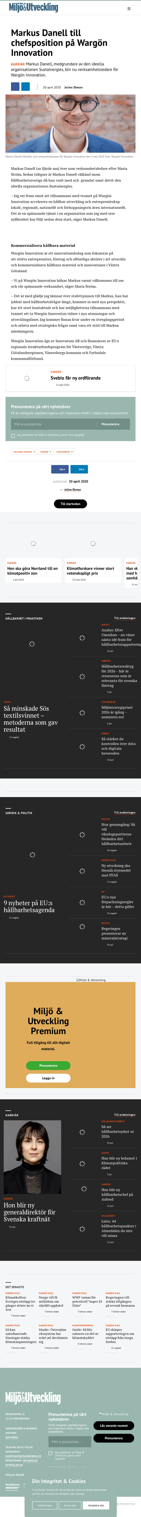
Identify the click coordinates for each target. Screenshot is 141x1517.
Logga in (48, 1078)
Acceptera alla (96, 1505)
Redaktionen (13, 1484)
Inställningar (44, 1505)
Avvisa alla (70, 1505)
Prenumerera (48, 1065)
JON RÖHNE (12, 1437)
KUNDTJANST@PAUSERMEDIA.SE (23, 1456)
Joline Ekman (73, 87)
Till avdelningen (124, 618)
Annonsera (12, 1488)
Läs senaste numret (114, 1425)
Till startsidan (70, 504)
